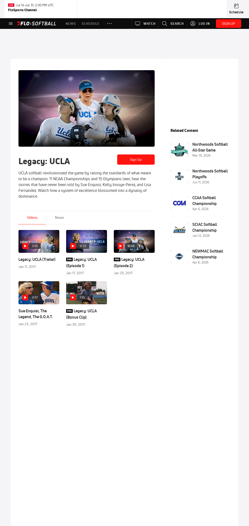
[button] (109, 23)
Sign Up (136, 159)
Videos (32, 217)
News (59, 217)
